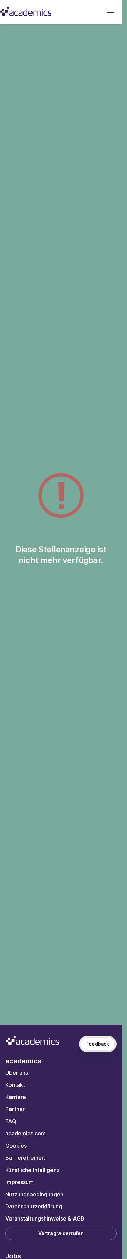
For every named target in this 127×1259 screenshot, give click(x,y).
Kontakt (15, 1084)
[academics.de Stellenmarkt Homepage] (25, 11)
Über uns (16, 1072)
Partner (15, 1109)
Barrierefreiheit (25, 1157)
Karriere (15, 1097)
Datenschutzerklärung (33, 1206)
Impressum (19, 1182)
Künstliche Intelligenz (32, 1170)
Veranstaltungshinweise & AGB (44, 1218)
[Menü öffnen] (110, 12)
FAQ (10, 1121)
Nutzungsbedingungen (34, 1194)
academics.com (25, 1133)
